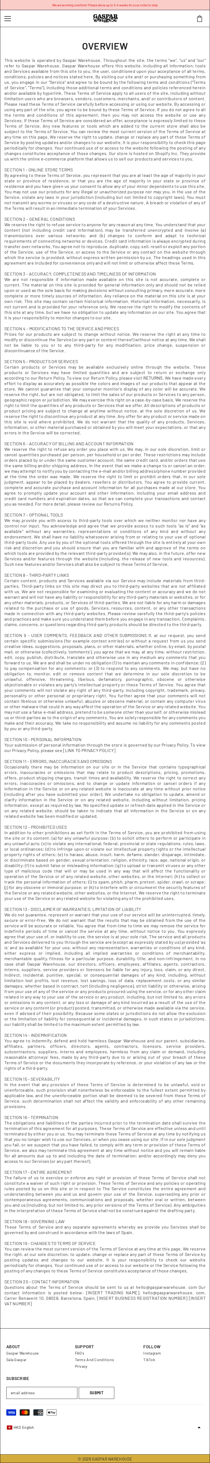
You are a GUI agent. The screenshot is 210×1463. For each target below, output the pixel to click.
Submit (96, 1392)
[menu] (7, 18)
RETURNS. (154, 377)
